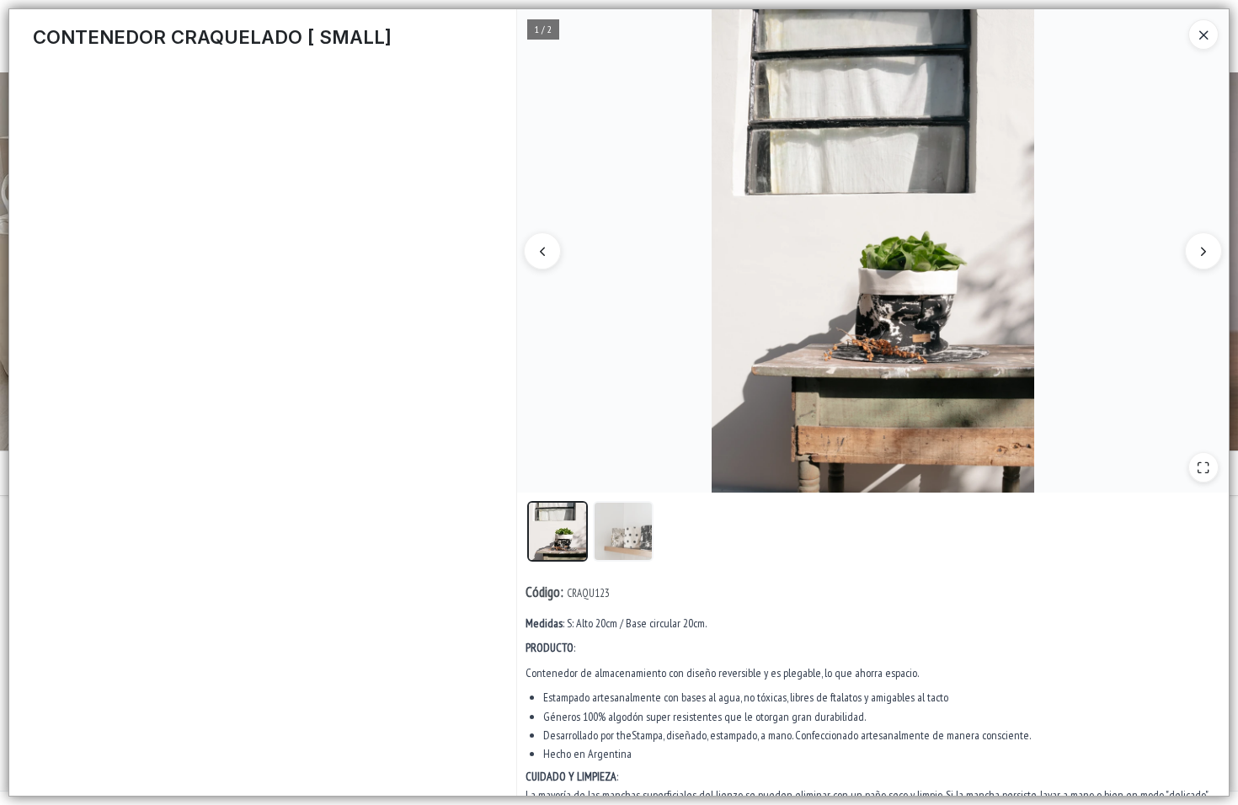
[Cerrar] (1203, 34)
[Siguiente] (1203, 250)
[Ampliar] (1203, 467)
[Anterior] (542, 250)
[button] (557, 531)
